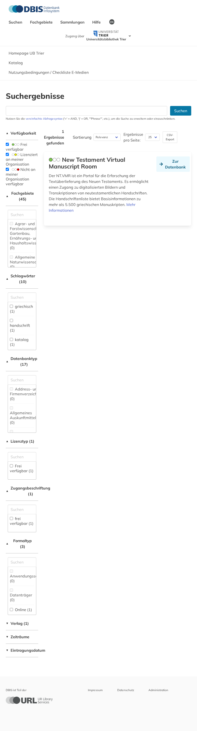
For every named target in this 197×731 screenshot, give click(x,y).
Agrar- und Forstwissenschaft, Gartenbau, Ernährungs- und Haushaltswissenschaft (31, 235)
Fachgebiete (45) (20, 196)
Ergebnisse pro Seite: (133, 137)
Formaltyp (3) (19, 543)
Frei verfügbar (16, 147)
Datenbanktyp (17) (21, 361)
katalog (19, 342)
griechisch (21, 309)
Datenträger (21, 597)
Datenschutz (125, 690)
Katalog (16, 62)
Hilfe (97, 22)
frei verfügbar (21, 521)
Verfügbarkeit (21, 133)
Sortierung (82, 137)
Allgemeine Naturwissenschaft (27, 262)
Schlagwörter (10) (20, 278)
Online (23, 609)
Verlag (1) (17, 623)
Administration (158, 690)
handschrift (20, 328)
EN (111, 21)
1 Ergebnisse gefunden (54, 137)
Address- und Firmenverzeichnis (26, 394)
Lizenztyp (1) (20, 441)
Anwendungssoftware (30, 578)
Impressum (95, 690)
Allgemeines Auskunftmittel (23, 417)
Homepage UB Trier (26, 53)
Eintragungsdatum (22, 650)
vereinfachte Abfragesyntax (44, 118)
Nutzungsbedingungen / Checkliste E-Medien (49, 72)
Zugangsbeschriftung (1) (22, 491)
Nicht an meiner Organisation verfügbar (20, 176)
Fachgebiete (42, 22)
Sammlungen (73, 22)
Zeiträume (17, 636)
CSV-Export (170, 137)
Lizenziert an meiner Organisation (22, 159)
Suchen (16, 22)
